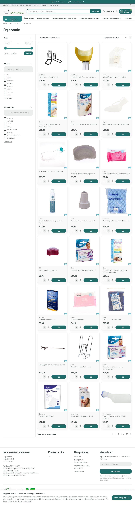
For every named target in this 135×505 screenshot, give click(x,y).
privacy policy (104, 480)
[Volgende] (130, 434)
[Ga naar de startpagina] (13, 11)
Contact (22, 5)
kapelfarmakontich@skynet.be (24, 468)
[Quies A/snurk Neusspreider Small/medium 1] (116, 347)
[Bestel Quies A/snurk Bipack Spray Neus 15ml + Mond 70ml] (122, 280)
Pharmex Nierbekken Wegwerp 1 (83, 174)
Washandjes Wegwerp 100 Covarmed (116, 221)
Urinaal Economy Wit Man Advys (114, 77)
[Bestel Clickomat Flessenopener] (58, 280)
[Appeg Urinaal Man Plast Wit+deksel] (116, 105)
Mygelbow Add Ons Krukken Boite (83, 77)
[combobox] (58, 11)
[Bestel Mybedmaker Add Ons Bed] (58, 84)
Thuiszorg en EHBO (15, 23)
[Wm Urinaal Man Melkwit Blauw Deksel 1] (116, 397)
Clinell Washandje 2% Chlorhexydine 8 (116, 174)
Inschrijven (115, 471)
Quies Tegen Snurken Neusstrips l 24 (84, 124)
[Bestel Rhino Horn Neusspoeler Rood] (91, 426)
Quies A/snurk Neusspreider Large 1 (84, 270)
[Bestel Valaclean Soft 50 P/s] (58, 426)
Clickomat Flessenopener (48, 270)
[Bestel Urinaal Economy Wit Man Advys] (122, 84)
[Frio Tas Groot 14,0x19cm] (116, 300)
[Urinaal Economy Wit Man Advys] (116, 57)
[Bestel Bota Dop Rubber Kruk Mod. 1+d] (91, 231)
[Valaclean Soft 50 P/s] (52, 397)
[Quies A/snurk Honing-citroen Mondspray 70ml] (52, 105)
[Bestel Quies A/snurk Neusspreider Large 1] (91, 280)
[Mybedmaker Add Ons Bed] (52, 57)
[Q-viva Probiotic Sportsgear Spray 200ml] (52, 201)
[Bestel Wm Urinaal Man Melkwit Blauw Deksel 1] (122, 426)
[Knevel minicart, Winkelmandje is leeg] (121, 11)
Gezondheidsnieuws (32, 5)
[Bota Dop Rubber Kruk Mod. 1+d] (84, 201)
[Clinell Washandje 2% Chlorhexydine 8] (116, 154)
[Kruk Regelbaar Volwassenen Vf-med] (52, 347)
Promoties (30, 18)
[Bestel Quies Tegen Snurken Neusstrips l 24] (91, 134)
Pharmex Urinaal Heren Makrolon (51, 171)
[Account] (117, 11)
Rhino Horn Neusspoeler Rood (82, 416)
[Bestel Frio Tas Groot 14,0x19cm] (122, 327)
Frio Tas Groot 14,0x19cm (112, 320)
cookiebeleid (27, 501)
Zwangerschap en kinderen (112, 18)
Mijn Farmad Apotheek (10, 5)
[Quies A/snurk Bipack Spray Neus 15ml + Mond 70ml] (116, 251)
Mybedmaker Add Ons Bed (48, 77)
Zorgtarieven (79, 471)
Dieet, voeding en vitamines (89, 18)
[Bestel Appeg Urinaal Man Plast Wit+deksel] (122, 134)
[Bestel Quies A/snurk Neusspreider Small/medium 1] (122, 377)
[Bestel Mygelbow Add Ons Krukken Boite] (91, 84)
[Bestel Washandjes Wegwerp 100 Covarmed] (122, 231)
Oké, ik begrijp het (121, 497)
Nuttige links (54, 5)
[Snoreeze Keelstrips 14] (52, 300)
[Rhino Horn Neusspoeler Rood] (84, 397)
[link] (113, 434)
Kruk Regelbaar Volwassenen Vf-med (52, 365)
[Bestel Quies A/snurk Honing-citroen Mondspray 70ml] (58, 134)
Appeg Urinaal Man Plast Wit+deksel (116, 124)
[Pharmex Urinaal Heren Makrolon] (52, 154)
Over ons (77, 457)
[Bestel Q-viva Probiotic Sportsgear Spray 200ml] (58, 231)
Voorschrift (44, 5)
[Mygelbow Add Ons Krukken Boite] (84, 57)
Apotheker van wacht (82, 465)
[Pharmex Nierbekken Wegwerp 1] (84, 154)
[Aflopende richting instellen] (130, 37)
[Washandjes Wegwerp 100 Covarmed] (116, 201)
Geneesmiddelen (43, 18)
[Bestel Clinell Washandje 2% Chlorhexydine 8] (122, 181)
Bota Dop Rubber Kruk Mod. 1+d (83, 221)
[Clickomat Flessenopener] (52, 251)
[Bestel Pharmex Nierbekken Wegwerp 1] (91, 181)
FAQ (49, 457)
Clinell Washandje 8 (77, 320)
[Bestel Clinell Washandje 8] (91, 327)
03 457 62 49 (15, 466)
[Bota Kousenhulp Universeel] (84, 347)
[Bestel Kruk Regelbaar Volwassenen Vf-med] (58, 377)
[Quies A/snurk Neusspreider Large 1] (84, 251)
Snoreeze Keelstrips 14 (47, 320)
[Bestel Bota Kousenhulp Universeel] (91, 377)
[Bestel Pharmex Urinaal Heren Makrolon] (58, 181)
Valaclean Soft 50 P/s (46, 416)
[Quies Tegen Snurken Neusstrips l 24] (84, 105)
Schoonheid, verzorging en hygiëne (64, 18)
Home (5, 23)
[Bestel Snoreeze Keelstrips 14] (58, 327)
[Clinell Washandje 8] (84, 300)
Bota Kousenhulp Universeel (81, 367)
